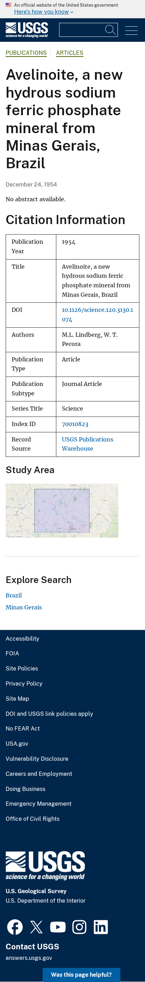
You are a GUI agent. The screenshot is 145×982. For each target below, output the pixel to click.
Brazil (14, 595)
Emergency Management (38, 804)
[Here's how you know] (72, 9)
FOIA (12, 653)
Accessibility (22, 639)
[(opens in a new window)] (15, 926)
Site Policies (22, 669)
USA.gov (17, 744)
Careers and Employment (39, 774)
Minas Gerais (24, 607)
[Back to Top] (119, 956)
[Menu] (131, 30)
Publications (26, 53)
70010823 (75, 424)
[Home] (27, 36)
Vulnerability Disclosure (37, 759)
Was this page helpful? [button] (81, 974)
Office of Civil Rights (32, 819)
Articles (69, 53)
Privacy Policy (24, 684)
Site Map (17, 699)
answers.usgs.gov (29, 958)
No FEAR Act (23, 729)
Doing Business (25, 789)
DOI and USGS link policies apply (49, 714)
